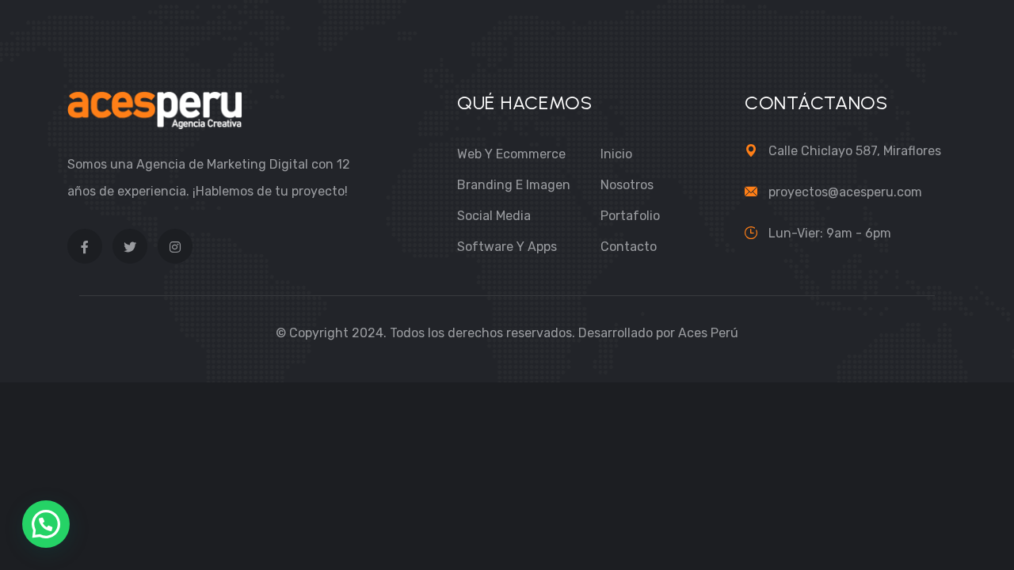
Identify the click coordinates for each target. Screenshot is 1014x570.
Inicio (616, 154)
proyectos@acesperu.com (845, 192)
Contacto (628, 246)
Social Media (494, 215)
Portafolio (630, 215)
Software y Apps (507, 246)
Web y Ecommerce (511, 154)
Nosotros (627, 184)
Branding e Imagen (513, 184)
